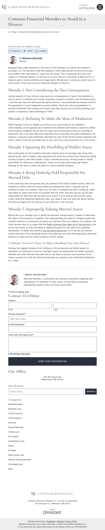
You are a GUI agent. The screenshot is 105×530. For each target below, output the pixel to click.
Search (91, 442)
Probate (12, 501)
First (10, 360)
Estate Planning (15, 478)
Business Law (14, 459)
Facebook (14, 102)
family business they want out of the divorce (68, 275)
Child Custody (15, 464)
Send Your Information (52, 412)
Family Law (23, 342)
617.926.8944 (87, 8)
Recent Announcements (19, 510)
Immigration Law (16, 492)
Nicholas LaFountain (32, 109)
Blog (14, 32)
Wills (10, 519)
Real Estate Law (16, 506)
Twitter (27, 102)
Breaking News (15, 455)
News (11, 496)
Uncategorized (15, 515)
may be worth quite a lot (55, 281)
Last (56, 360)
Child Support (15, 469)
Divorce (12, 118)
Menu (100, 8)
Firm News (13, 487)
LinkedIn (40, 102)
